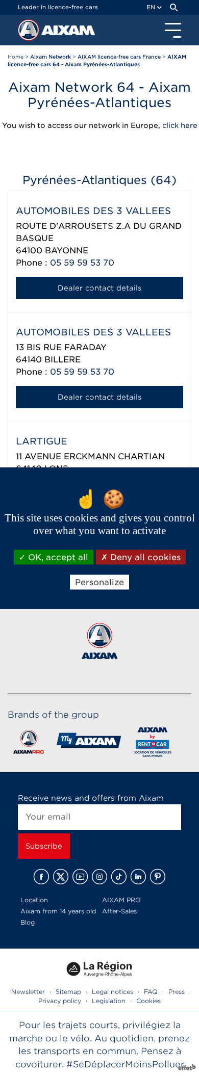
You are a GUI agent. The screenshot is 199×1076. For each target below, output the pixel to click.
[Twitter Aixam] (60, 876)
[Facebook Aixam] (41, 876)
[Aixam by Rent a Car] (153, 744)
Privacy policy (59, 1001)
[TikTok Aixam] (119, 876)
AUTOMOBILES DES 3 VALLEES (93, 210)
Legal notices (112, 991)
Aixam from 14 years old (58, 911)
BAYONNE (66, 250)
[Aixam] (29, 32)
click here (179, 125)
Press (176, 991)
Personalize (99, 582)
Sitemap (68, 991)
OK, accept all (57, 557)
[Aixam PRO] (28, 744)
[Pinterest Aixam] (157, 876)
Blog (27, 922)
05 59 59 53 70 (82, 263)
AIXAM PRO (121, 900)
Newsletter (28, 991)
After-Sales (119, 911)
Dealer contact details (99, 288)
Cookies (148, 1001)
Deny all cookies (144, 557)
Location (34, 900)
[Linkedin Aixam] (138, 876)
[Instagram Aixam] (99, 876)
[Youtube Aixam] (80, 876)
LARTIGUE (41, 441)
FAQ (151, 991)
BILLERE (62, 359)
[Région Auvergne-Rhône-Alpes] (99, 980)
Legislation (109, 1001)
